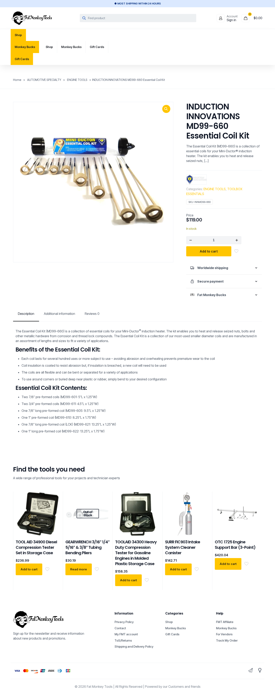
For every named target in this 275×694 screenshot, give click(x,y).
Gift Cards (172, 634)
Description (26, 314)
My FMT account (126, 634)
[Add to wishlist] (54, 514)
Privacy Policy (124, 622)
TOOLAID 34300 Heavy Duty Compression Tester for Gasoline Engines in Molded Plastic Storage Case (136, 553)
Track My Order (227, 640)
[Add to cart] (54, 497)
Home (17, 80)
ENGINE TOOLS (77, 80)
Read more (78, 569)
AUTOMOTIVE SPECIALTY (44, 80)
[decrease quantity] (190, 240)
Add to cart (209, 251)
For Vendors (224, 634)
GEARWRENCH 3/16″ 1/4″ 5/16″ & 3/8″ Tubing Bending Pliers (87, 547)
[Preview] (54, 523)
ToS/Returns (123, 640)
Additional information (59, 314)
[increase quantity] (236, 240)
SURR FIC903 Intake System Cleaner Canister (182, 547)
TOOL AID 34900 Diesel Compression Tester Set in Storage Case (36, 547)
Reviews (92, 314)
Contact (120, 628)
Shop (169, 622)
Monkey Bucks (175, 628)
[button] (166, 109)
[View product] (54, 505)
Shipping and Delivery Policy (134, 646)
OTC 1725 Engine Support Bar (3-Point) (235, 544)
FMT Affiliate (224, 622)
